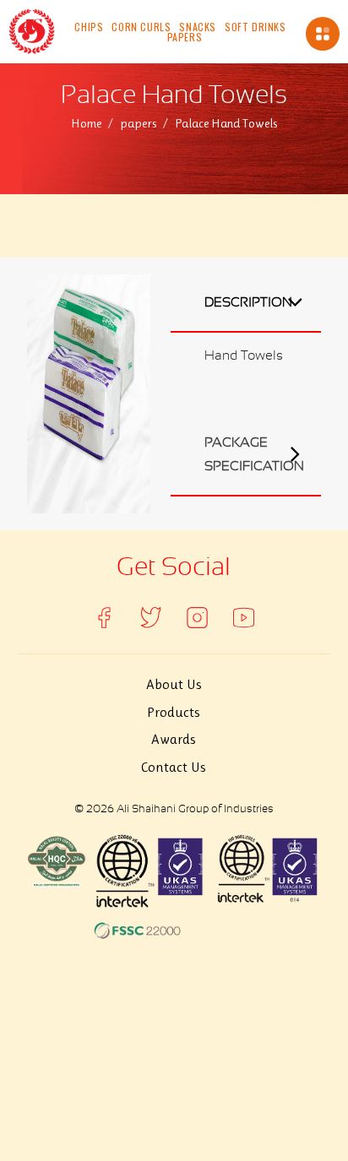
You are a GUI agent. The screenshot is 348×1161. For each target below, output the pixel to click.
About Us (174, 683)
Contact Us (173, 766)
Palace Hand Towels (226, 123)
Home (86, 123)
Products (173, 711)
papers (138, 123)
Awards (173, 738)
